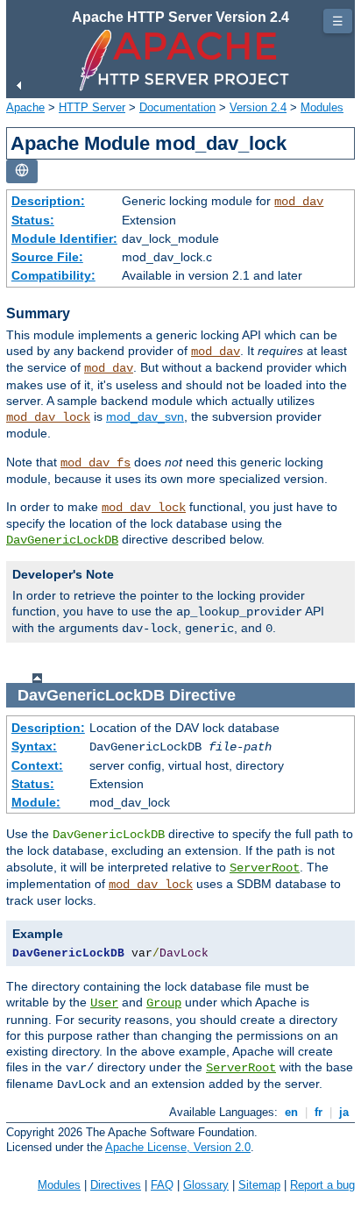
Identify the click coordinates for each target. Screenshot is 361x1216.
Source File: (47, 257)
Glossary (206, 1184)
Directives (115, 1184)
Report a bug (322, 1184)
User (104, 1003)
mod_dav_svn (145, 416)
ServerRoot (265, 868)
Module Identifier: (64, 238)
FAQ (162, 1184)
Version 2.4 (258, 107)
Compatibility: (53, 275)
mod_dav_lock (48, 417)
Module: (35, 802)
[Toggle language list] (22, 171)
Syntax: (34, 746)
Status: (32, 220)
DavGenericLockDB (62, 540)
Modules (322, 107)
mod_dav (298, 202)
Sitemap (259, 1184)
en (291, 1112)
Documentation (177, 107)
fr (318, 1112)
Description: (48, 201)
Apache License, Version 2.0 (178, 1147)
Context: (37, 765)
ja (344, 1112)
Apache (25, 107)
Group (163, 1003)
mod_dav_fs (95, 463)
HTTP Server (92, 107)
